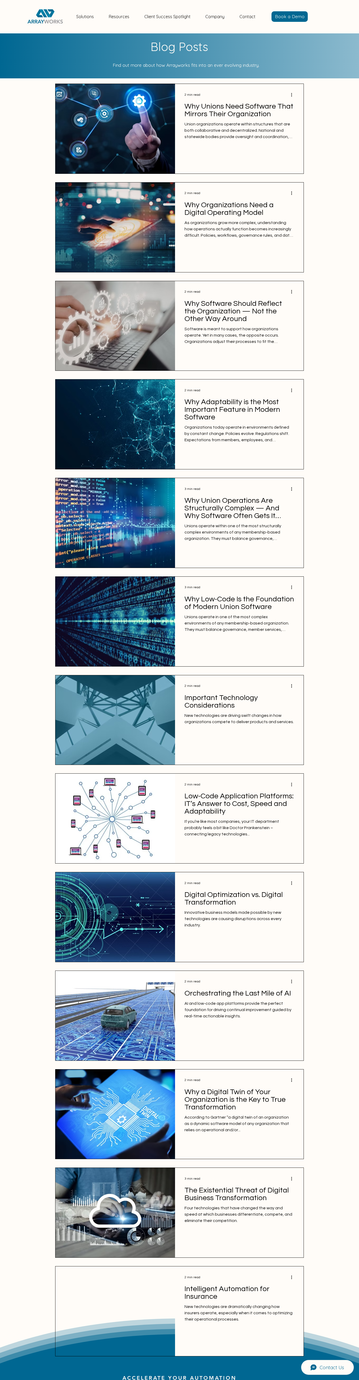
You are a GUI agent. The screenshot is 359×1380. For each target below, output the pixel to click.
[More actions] (293, 95)
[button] (85, 16)
